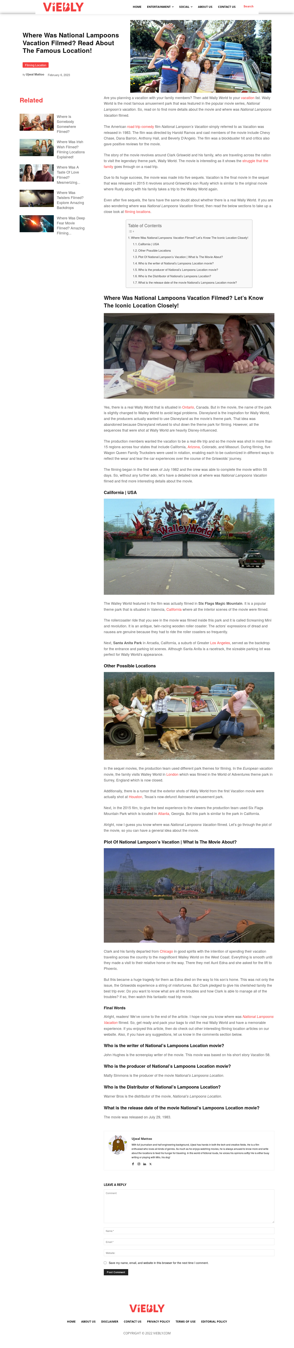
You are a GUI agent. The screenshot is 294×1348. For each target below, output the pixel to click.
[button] (249, 6)
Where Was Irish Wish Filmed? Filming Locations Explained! (71, 149)
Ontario (188, 407)
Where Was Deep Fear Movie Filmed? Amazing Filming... (71, 225)
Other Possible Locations (154, 250)
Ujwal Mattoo (35, 74)
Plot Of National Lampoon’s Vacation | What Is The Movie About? (180, 257)
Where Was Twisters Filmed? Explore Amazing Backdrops (70, 200)
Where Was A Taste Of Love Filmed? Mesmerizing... (68, 174)
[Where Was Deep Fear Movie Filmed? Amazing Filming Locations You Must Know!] (37, 223)
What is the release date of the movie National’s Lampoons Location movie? (187, 282)
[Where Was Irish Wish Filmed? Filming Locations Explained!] (37, 147)
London (172, 774)
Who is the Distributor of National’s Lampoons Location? (174, 276)
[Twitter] (150, 1162)
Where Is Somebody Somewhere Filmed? (66, 124)
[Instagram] (138, 1162)
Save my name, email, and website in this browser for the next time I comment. (159, 1263)
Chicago (167, 951)
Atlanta (163, 813)
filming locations (137, 211)
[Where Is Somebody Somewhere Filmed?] (37, 122)
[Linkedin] (144, 1162)
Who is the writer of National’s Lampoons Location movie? (176, 263)
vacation (248, 97)
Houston (135, 796)
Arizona (194, 446)
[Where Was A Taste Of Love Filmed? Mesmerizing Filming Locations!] (37, 173)
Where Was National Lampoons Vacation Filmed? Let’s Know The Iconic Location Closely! (189, 237)
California (174, 609)
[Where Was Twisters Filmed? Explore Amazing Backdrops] (37, 198)
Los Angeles (220, 642)
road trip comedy (140, 126)
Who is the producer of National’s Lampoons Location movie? (178, 269)
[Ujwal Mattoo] (117, 1150)
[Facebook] (133, 1162)
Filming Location (35, 65)
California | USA (148, 244)
